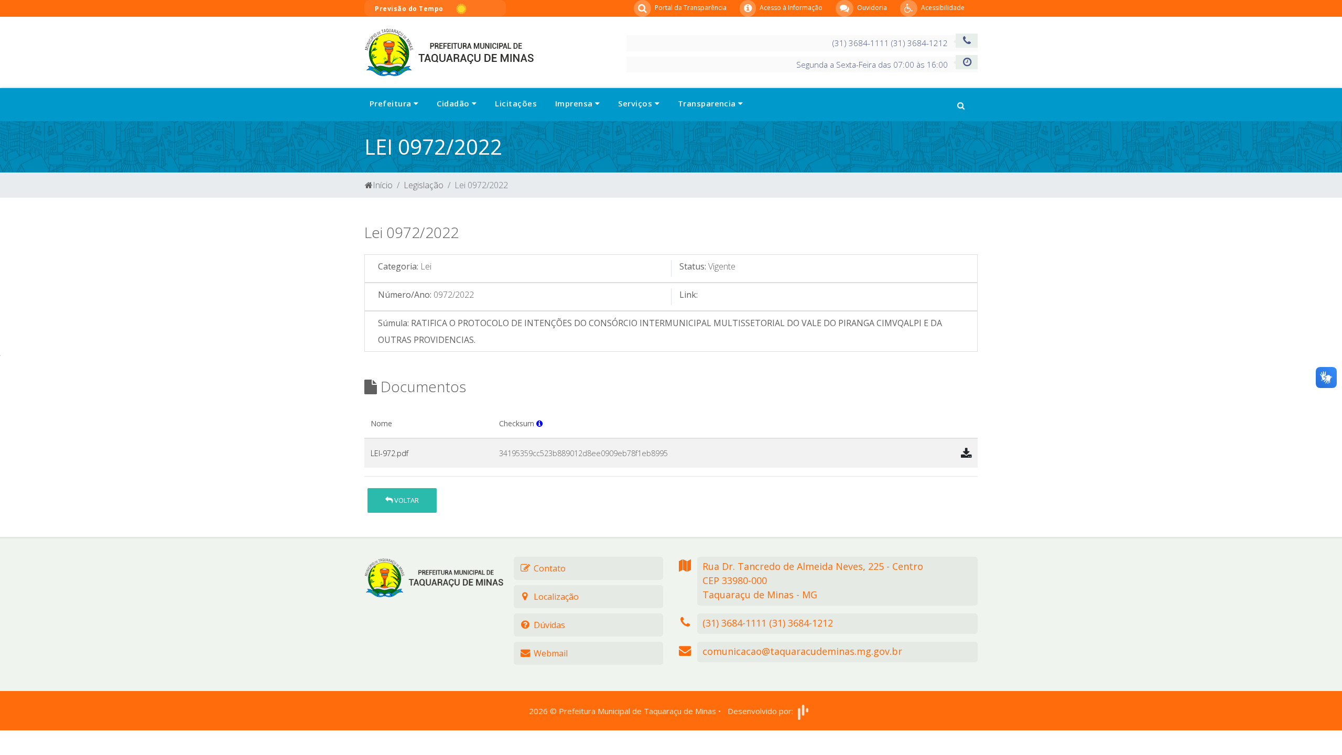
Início (383, 185)
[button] (961, 104)
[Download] (966, 453)
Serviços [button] (636, 103)
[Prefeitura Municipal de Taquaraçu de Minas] (449, 51)
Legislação (423, 185)
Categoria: (398, 266)
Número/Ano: (404, 294)
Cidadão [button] (454, 103)
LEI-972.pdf (389, 453)
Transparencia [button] (708, 103)
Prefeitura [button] (392, 103)
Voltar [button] (406, 500)
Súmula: (393, 323)
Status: (692, 266)
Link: (688, 294)
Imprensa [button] (575, 103)
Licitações (516, 103)
